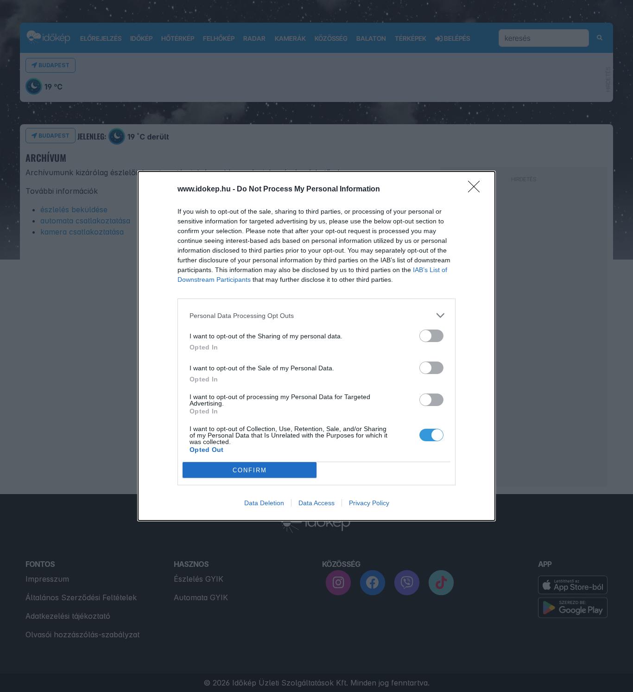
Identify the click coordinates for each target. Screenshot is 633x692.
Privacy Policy (369, 503)
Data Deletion (264, 503)
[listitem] (316, 315)
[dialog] (316, 346)
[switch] (431, 336)
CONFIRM (250, 470)
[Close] (477, 189)
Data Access (316, 503)
